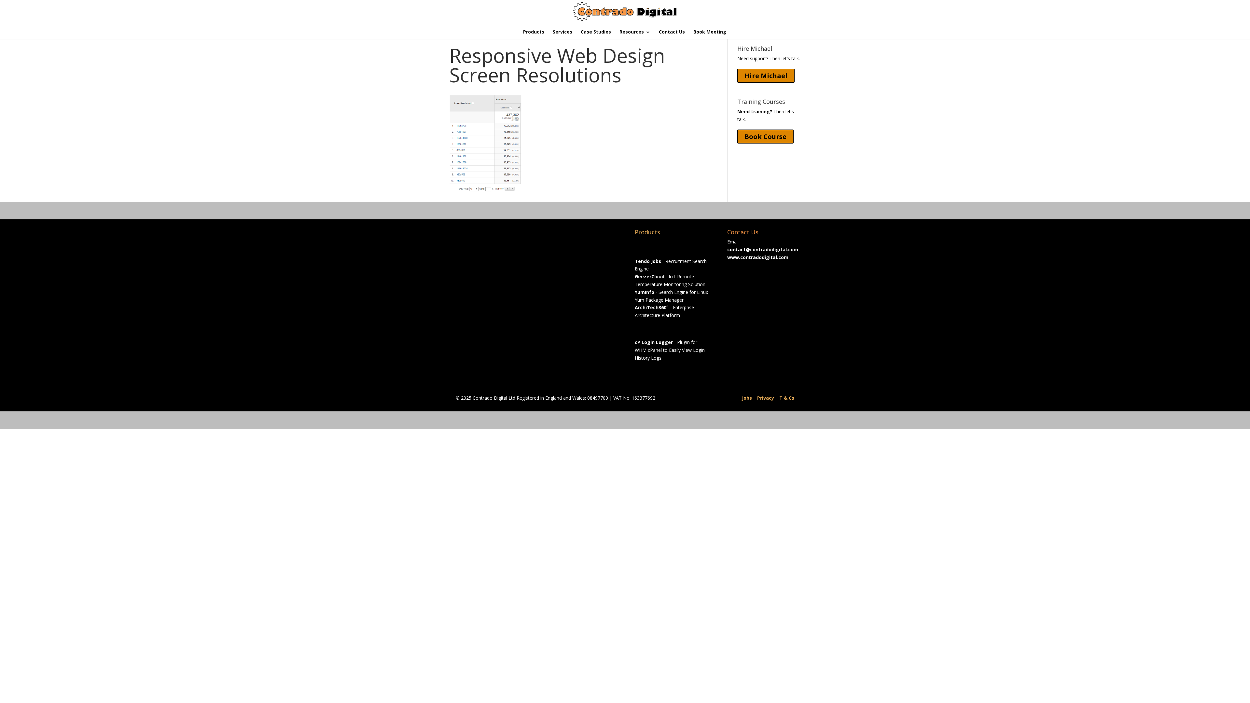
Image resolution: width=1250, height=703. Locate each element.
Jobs (747, 398)
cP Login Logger (654, 342)
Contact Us (672, 32)
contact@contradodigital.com (762, 249)
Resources (631, 32)
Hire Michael (765, 75)
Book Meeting (709, 32)
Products (533, 32)
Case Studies (596, 32)
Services (562, 32)
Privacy (765, 398)
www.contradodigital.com (757, 257)
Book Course (765, 136)
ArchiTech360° (652, 307)
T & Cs (786, 398)
